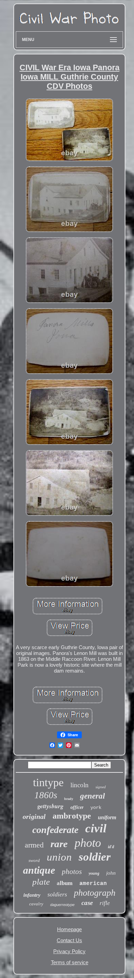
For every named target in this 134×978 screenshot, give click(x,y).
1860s (45, 795)
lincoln (79, 785)
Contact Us (69, 940)
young (94, 873)
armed (34, 845)
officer (76, 807)
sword (34, 860)
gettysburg (50, 806)
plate (41, 881)
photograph (94, 893)
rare (59, 843)
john (111, 873)
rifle (105, 903)
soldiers (57, 894)
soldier (95, 857)
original (34, 816)
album (64, 883)
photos (72, 871)
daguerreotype (62, 905)
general (92, 796)
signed (101, 787)
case (87, 902)
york (95, 807)
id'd (111, 846)
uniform (107, 817)
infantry (32, 895)
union (59, 857)
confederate (55, 829)
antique (39, 870)
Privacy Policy (69, 951)
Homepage (69, 929)
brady (68, 799)
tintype (48, 782)
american (93, 884)
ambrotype (72, 815)
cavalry (36, 903)
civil (96, 828)
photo (88, 842)
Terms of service (69, 962)
